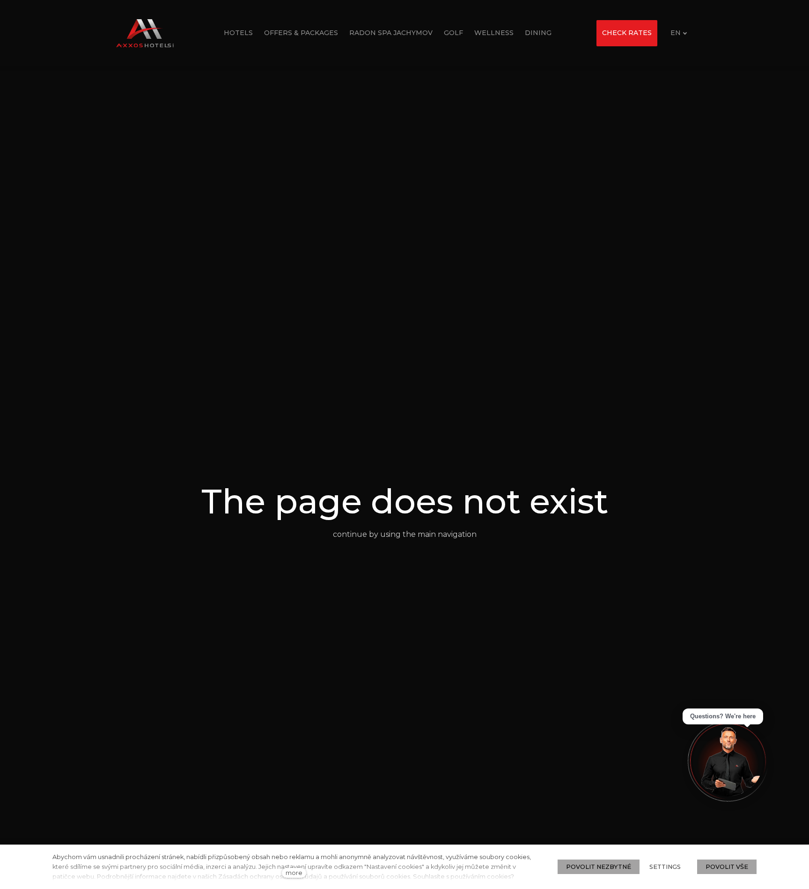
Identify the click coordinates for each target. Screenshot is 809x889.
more (294, 872)
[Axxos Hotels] (145, 33)
